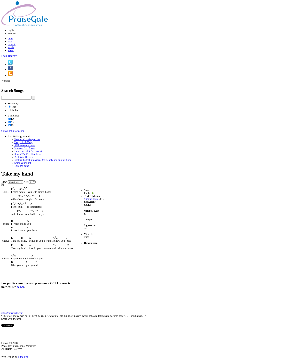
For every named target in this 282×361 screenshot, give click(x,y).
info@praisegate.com (12, 313)
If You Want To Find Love (28, 154)
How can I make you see (27, 139)
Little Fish (23, 356)
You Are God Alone (24, 148)
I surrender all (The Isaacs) (28, 151)
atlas (10, 41)
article (11, 47)
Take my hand (21, 165)
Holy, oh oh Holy (23, 142)
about (11, 50)
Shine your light (22, 162)
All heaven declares (24, 145)
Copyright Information (12, 131)
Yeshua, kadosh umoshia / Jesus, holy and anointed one (42, 160)
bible (10, 38)
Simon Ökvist (91, 199)
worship (12, 44)
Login (4, 55)
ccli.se (20, 287)
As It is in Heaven (23, 157)
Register (12, 55)
